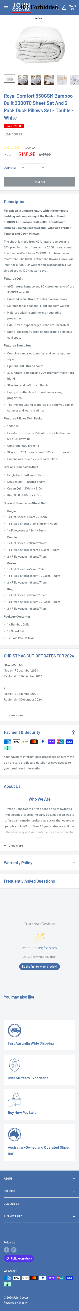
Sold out (39, 182)
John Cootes (13, 134)
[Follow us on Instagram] (13, 1250)
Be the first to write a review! (39, 966)
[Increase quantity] (43, 167)
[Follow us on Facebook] (6, 1250)
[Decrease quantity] (23, 167)
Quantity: (10, 167)
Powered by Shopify (16, 1302)
